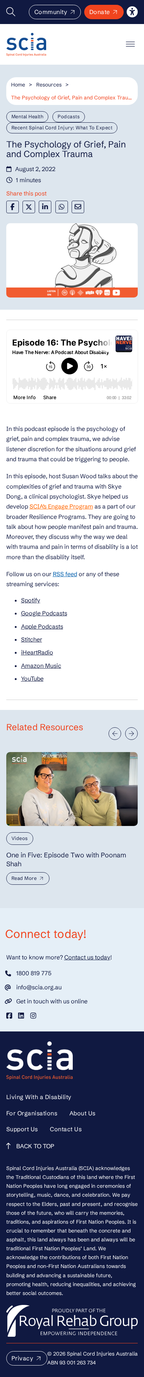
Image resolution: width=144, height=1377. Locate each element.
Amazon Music (41, 665)
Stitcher (31, 639)
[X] (29, 207)
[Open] (130, 44)
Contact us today (87, 957)
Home (18, 84)
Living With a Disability (39, 1097)
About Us (82, 1113)
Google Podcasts (44, 613)
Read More (24, 878)
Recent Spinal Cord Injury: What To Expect (62, 127)
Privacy (22, 1358)
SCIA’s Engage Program (61, 506)
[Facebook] (12, 207)
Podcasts (69, 116)
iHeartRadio (37, 652)
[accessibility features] (132, 11)
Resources (49, 84)
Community (51, 12)
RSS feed (65, 574)
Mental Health (27, 116)
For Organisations (32, 1113)
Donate (99, 12)
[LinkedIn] (45, 207)
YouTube (32, 678)
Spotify (30, 600)
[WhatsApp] (61, 207)
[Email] (78, 207)
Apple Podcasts (42, 626)
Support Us (22, 1129)
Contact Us (66, 1129)
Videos (19, 838)
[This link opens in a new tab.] (9, 1015)
